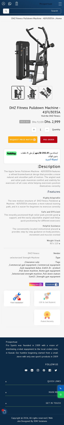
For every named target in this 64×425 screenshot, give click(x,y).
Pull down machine (28, 271)
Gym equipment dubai (30, 268)
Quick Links (54, 381)
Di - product (54, 268)
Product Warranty (47, 321)
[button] (59, 4)
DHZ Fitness (54, 116)
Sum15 (32, 276)
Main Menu (55, 392)
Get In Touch (53, 403)
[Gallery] (32, 62)
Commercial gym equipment (22, 265)
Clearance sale (32, 262)
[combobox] (35, 11)
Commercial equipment (49, 265)
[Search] (6, 11)
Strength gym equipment (48, 276)
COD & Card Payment (47, 302)
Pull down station (51, 274)
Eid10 (45, 268)
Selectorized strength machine (27, 274)
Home (59, 18)
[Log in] (3, 3)
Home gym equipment (49, 271)
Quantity (56, 129)
